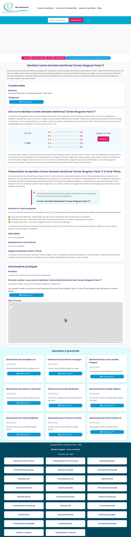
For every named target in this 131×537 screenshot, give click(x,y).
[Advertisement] (65, 39)
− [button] (11, 308)
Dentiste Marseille (65, 488)
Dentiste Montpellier (107, 514)
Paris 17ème (59, 58)
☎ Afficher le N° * (26, 102)
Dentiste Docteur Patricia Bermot (105, 418)
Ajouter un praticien (87, 8)
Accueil (27, 58)
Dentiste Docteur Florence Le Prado (64, 418)
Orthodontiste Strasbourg (24, 506)
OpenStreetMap (104, 342)
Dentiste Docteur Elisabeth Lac (21, 359)
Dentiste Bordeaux (107, 461)
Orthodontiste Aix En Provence (65, 461)
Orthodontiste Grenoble (107, 470)
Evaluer (103, 139)
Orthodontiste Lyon (65, 479)
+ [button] (11, 304)
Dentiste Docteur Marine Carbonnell (23, 389)
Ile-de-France (39, 58)
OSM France (119, 342)
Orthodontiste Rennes (107, 523)
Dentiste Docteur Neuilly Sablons (105, 389)
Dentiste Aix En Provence (24, 461)
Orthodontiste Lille (107, 506)
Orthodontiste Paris (24, 488)
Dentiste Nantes (24, 497)
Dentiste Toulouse (23, 532)
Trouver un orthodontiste (66, 8)
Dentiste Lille (65, 506)
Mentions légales (58, 449)
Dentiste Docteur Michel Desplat (63, 389)
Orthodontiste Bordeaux (24, 470)
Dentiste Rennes (65, 523)
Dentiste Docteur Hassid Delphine (22, 418)
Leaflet (92, 342)
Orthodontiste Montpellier (24, 523)
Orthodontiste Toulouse (65, 532)
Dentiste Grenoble (65, 470)
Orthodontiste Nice (65, 514)
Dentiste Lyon (24, 479)
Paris (50, 58)
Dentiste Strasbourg (107, 497)
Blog (99, 8)
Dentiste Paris (107, 479)
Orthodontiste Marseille (107, 488)
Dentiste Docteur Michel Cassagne (64, 359)
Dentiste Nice (23, 514)
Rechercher (76, 20)
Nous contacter (73, 449)
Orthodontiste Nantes (65, 497)
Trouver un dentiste (45, 8)
